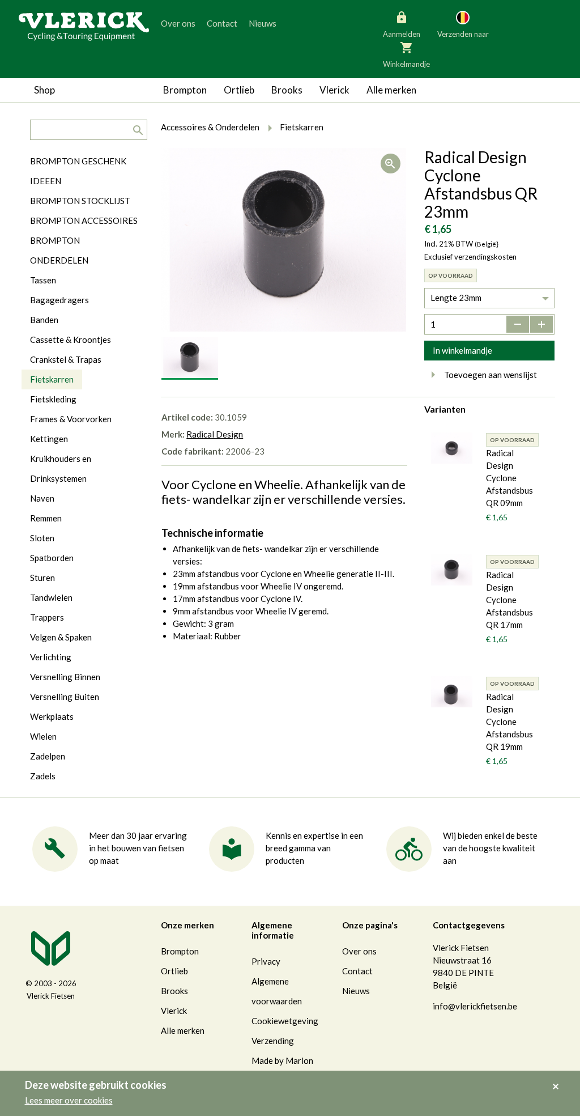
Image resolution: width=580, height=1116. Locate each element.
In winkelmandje (462, 350)
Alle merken (391, 90)
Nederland (507, 74)
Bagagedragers (59, 300)
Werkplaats (52, 716)
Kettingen (49, 439)
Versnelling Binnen (65, 677)
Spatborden (52, 558)
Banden (44, 320)
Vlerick (334, 90)
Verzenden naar (463, 34)
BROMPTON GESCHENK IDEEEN (78, 171)
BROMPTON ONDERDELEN (59, 250)
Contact (222, 23)
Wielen (43, 736)
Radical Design (214, 434)
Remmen (46, 518)
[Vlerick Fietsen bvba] (84, 25)
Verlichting (50, 657)
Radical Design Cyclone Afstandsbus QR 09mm (509, 478)
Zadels (43, 776)
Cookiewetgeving (284, 1021)
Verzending (272, 1041)
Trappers (47, 617)
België (415, 74)
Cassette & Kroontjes (70, 339)
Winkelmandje (406, 64)
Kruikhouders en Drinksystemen (60, 468)
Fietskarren (52, 379)
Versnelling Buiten (64, 696)
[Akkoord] (558, 1078)
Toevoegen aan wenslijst (490, 375)
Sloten (42, 538)
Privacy (265, 961)
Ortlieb (239, 90)
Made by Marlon (282, 1060)
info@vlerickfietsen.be (475, 1006)
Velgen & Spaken (61, 637)
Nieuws (262, 23)
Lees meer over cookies (69, 1100)
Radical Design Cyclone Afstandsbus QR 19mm (509, 721)
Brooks (286, 90)
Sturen (42, 577)
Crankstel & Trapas (65, 359)
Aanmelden (401, 34)
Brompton (185, 90)
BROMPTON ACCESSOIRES (84, 220)
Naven (42, 498)
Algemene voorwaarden (276, 991)
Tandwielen (51, 597)
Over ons (178, 23)
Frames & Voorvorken (71, 419)
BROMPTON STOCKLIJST (80, 201)
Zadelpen (47, 756)
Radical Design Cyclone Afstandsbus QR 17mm (509, 600)
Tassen (43, 280)
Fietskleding (53, 399)
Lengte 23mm (455, 297)
